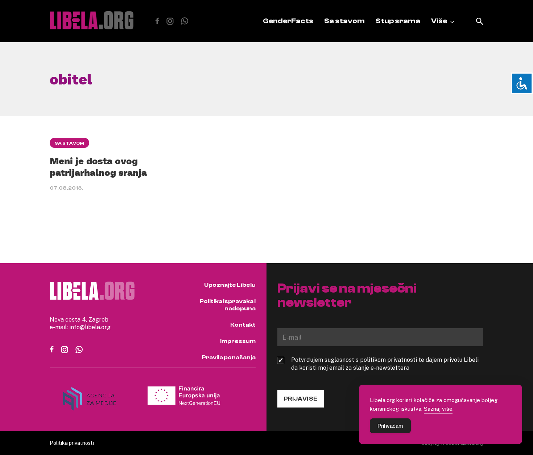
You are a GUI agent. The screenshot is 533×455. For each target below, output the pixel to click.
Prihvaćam (390, 426)
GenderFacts (288, 21)
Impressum (238, 341)
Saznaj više (438, 408)
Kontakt (243, 325)
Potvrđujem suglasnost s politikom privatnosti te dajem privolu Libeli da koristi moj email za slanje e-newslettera (385, 363)
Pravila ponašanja (229, 357)
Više (439, 21)
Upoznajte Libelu (230, 285)
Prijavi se (300, 399)
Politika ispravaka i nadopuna (228, 305)
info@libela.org (90, 327)
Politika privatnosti (72, 443)
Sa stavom (344, 21)
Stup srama (398, 21)
